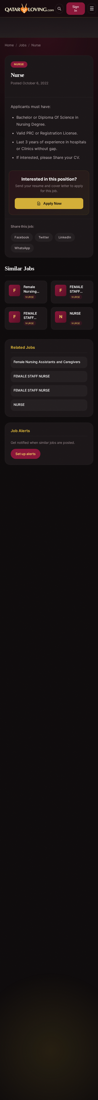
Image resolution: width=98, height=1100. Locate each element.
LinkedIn (65, 237)
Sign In (75, 8)
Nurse (36, 45)
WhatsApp (22, 248)
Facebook (22, 237)
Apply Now (52, 203)
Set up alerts (25, 454)
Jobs (22, 45)
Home (9, 45)
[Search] (59, 8)
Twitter (44, 237)
